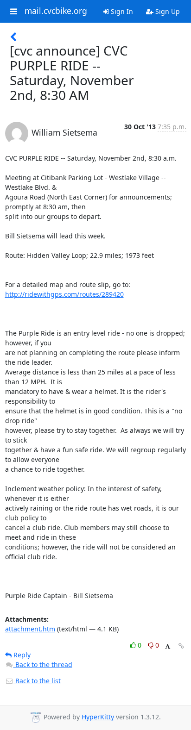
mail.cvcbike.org (56, 11)
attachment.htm (30, 628)
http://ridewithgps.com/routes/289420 (64, 294)
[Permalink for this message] (181, 646)
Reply (21, 654)
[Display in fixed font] (167, 646)
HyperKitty (98, 716)
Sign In (121, 11)
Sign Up (166, 11)
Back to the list (37, 680)
